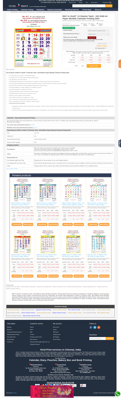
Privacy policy (10, 339)
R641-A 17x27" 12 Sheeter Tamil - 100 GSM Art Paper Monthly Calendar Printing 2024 (97, 256)
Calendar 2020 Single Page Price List (39, 342)
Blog (31, 332)
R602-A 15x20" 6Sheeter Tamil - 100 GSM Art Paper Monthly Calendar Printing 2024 (73, 204)
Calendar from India (11, 286)
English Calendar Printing (27, 309)
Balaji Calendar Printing (13, 312)
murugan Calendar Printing (44, 312)
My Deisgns (56, 337)
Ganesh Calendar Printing (103, 309)
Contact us (10, 342)
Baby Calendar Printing (103, 312)
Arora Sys (14, 392)
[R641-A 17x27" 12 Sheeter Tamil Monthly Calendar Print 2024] (99, 242)
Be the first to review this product (71, 25)
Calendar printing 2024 (88, 286)
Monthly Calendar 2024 (73, 286)
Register (81, 2)
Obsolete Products (35, 344)
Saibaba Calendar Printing (59, 312)
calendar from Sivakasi (43, 286)
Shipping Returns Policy (13, 334)
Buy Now (32, 124)
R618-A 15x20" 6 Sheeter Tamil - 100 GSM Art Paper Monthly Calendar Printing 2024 (21, 256)
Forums (32, 334)
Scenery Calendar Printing (14, 315)
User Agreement (11, 337)
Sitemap (9, 327)
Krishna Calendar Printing (88, 309)
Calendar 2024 (101, 286)
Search (32, 327)
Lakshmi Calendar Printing (28, 312)
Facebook (90, 327)
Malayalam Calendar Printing (43, 309)
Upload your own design (70, 37)
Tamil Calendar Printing (13, 309)
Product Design (67, 30)
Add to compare (93, 23)
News (31, 329)
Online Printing (12, 10)
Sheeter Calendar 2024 (12, 288)
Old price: (100, 43)
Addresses (56, 332)
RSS (98, 327)
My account (56, 327)
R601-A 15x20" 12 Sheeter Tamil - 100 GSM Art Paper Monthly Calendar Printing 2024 (97, 204)
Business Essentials (54, 10)
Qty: (76, 65)
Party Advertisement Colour (71, 33)
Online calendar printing (27, 286)
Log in (86, 2)
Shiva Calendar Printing (74, 309)
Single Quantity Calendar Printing (31, 315)
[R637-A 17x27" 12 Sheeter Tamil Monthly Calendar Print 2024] (48, 242)
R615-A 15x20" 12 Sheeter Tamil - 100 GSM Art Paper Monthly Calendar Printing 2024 (47, 204)
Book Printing (56, 339)
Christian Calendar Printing (75, 312)
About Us (98, 10)
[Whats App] (117, 394)
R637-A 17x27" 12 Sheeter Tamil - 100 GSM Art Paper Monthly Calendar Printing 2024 (47, 256)
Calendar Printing (27, 10)
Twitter (94, 327)
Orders (55, 329)
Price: (99, 46)
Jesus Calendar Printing (89, 312)
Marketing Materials (72, 10)
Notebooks (40, 10)
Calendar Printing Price (58, 286)
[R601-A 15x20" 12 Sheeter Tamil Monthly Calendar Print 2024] (73, 190)
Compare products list (35, 337)
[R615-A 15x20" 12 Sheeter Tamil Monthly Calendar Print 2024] (22, 190)
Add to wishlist (85, 24)
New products (33, 339)
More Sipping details (12, 168)
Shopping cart (56, 334)
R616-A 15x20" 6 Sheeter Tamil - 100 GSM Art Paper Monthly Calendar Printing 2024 (21, 204)
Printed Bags (86, 10)
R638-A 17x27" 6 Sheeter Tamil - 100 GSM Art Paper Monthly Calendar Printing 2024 (72, 256)
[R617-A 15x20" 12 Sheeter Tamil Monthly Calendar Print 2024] (22, 242)
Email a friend (101, 23)
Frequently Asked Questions (14, 332)
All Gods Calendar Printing (59, 309)
